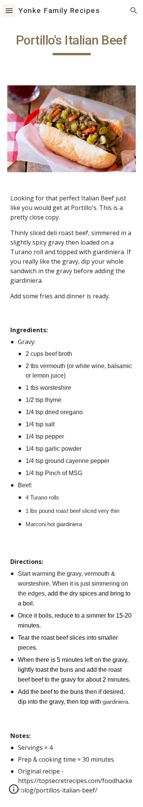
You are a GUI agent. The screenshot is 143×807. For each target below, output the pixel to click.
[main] (71, 43)
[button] (9, 10)
